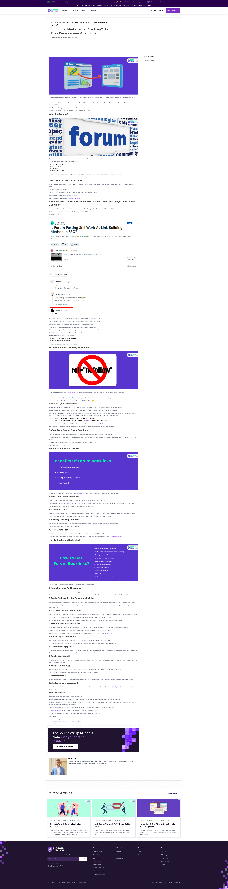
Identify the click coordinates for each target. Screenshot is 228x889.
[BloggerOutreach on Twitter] (51, 866)
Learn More (148, 5)
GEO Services (97, 864)
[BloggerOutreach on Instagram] (57, 866)
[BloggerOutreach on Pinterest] (60, 866)
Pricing (118, 855)
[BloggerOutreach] (56, 849)
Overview (65, 10)
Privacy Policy (165, 858)
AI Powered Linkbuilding (100, 874)
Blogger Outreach (98, 851)
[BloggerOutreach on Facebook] (48, 866)
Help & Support (165, 855)
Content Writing (97, 861)
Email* (63, 859)
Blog (52, 22)
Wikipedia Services (98, 868)
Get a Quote (119, 858)
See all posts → (173, 793)
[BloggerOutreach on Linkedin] (54, 866)
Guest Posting (97, 855)
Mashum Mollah (56, 38)
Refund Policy (165, 861)
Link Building (60, 22)
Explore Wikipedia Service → (65, 746)
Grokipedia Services (99, 871)
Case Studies (142, 855)
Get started (119, 851)
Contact (172, 2)
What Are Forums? (149, 61)
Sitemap (163, 864)
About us (163, 851)
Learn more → (77, 2)
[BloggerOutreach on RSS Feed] (63, 866)
